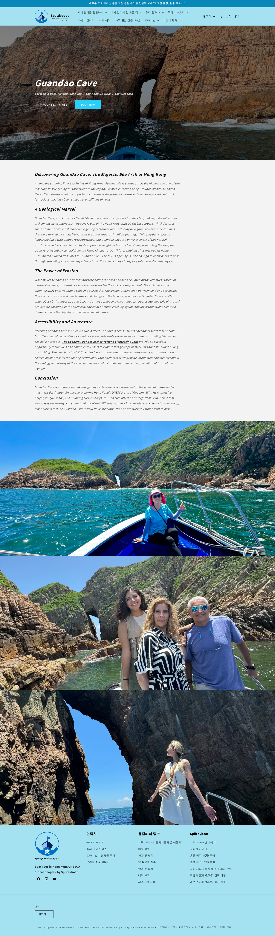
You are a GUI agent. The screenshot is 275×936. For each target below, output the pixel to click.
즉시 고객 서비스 (96, 849)
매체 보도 (144, 875)
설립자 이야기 (198, 849)
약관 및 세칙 (145, 855)
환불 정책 (183, 927)
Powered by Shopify (144, 927)
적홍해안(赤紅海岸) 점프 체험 (208, 875)
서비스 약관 (197, 927)
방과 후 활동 (145, 868)
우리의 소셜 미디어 (98, 862)
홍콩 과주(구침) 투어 (202, 862)
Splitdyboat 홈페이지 (203, 842)
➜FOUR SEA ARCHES (53, 104)
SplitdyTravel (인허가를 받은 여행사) (160, 842)
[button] (92, 12)
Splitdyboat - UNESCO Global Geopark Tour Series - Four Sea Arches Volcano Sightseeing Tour (88, 927)
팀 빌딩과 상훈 (147, 862)
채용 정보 (144, 849)
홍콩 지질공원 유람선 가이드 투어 (210, 868)
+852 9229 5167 (95, 842)
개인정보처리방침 (166, 927)
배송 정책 (211, 927)
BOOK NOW (88, 104)
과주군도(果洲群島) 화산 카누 (208, 881)
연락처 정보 (225, 927)
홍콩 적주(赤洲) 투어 (202, 855)
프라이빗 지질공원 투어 (100, 855)
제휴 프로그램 (146, 881)
